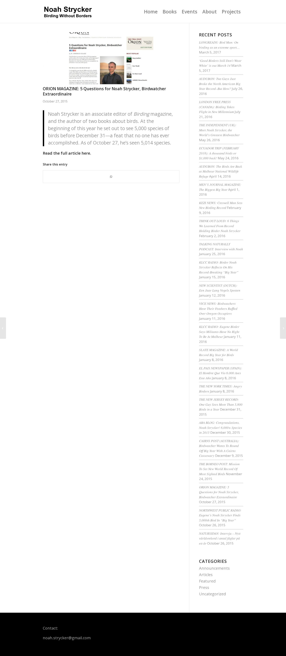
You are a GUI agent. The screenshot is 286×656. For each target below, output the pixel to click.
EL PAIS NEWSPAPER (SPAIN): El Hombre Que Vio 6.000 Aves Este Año (220, 373)
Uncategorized (212, 593)
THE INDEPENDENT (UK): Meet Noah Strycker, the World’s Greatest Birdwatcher (219, 130)
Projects (231, 11)
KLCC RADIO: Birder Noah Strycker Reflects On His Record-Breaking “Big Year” (218, 267)
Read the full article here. (67, 153)
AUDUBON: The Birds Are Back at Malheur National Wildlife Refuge (220, 171)
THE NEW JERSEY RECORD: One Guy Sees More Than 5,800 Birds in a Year (220, 404)
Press (204, 587)
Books (170, 11)
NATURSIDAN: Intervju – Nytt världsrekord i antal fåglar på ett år (219, 538)
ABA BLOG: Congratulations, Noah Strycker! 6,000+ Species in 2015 (220, 427)
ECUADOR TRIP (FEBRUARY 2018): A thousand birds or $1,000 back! (219, 153)
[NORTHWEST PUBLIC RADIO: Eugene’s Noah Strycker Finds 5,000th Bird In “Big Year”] (3, 328)
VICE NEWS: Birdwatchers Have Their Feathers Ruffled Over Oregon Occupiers (218, 308)
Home (151, 11)
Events (189, 11)
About (209, 11)
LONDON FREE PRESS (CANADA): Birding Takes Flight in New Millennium (216, 107)
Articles (206, 574)
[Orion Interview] (111, 58)
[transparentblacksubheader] (68, 11)
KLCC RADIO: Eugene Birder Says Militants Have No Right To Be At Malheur (219, 331)
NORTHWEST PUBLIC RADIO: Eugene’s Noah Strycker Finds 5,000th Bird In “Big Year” (220, 515)
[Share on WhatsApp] (111, 176)
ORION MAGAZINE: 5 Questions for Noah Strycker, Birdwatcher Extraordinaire (219, 492)
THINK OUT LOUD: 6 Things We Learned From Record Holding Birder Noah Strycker (219, 226)
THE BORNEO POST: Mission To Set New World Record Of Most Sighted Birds (219, 469)
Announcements (214, 568)
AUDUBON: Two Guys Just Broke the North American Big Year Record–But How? (219, 83)
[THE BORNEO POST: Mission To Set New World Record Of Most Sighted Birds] (283, 328)
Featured (207, 581)
